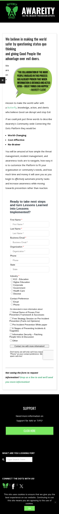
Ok (29, 508)
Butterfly (12, 107)
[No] (55, 502)
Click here (29, 431)
